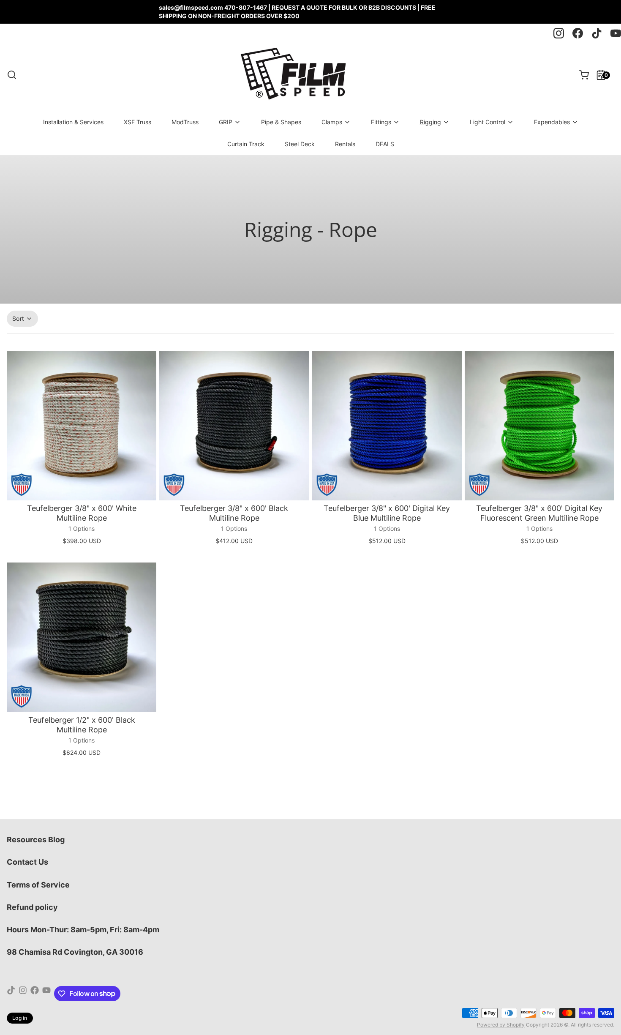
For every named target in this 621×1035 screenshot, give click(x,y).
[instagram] (558, 33)
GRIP (225, 122)
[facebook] (577, 33)
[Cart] (580, 75)
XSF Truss (137, 122)
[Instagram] (23, 993)
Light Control (487, 122)
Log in (19, 1018)
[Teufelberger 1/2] (81, 637)
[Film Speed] (292, 74)
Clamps (331, 122)
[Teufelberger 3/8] (81, 425)
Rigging (430, 122)
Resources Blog (36, 839)
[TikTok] (11, 993)
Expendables (552, 122)
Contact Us (27, 861)
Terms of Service (38, 884)
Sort (18, 318)
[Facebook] (34, 993)
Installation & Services (73, 122)
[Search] (12, 75)
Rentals (345, 143)
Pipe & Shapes (281, 122)
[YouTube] (46, 993)
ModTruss (185, 122)
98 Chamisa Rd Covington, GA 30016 (75, 952)
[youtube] (615, 33)
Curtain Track (245, 143)
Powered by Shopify (501, 1024)
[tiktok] (596, 33)
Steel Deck (300, 143)
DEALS (385, 143)
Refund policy (32, 907)
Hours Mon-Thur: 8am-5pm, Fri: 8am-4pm (83, 929)
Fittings (381, 122)
